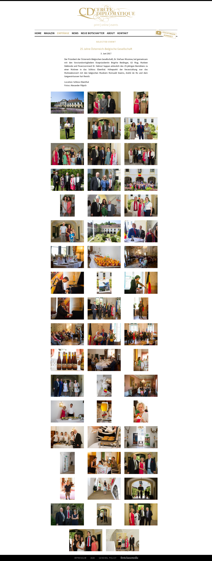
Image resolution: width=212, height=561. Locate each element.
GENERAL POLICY (107, 557)
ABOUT (111, 33)
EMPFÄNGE (63, 33)
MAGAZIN (49, 33)
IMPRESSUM (80, 557)
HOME (38, 33)
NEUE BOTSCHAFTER (92, 33)
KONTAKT (122, 33)
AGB (93, 557)
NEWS (75, 33)
